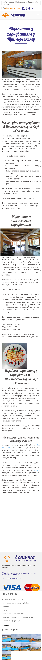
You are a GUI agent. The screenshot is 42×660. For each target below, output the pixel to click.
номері (37, 470)
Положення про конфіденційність (15, 603)
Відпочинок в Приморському (13, 614)
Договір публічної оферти (12, 599)
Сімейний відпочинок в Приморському (17, 617)
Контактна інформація (10, 621)
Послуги (4, 610)
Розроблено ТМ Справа (6, 626)
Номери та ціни (7, 606)
